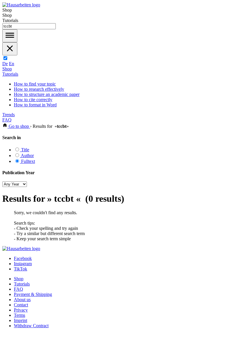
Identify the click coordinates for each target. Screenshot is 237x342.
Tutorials (10, 74)
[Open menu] (9, 35)
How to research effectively (39, 89)
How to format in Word (35, 104)
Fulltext (27, 161)
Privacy (21, 310)
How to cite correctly (33, 99)
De (5, 63)
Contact (21, 304)
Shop (7, 68)
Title (24, 149)
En (11, 63)
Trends (8, 114)
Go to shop (19, 126)
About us (22, 299)
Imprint (20, 320)
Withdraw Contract (31, 325)
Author (27, 155)
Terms (19, 315)
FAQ (7, 119)
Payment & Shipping (33, 294)
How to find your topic (35, 83)
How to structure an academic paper (46, 94)
